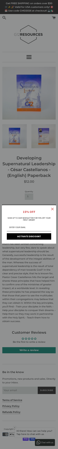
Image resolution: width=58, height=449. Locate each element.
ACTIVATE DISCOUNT (29, 236)
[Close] (52, 209)
